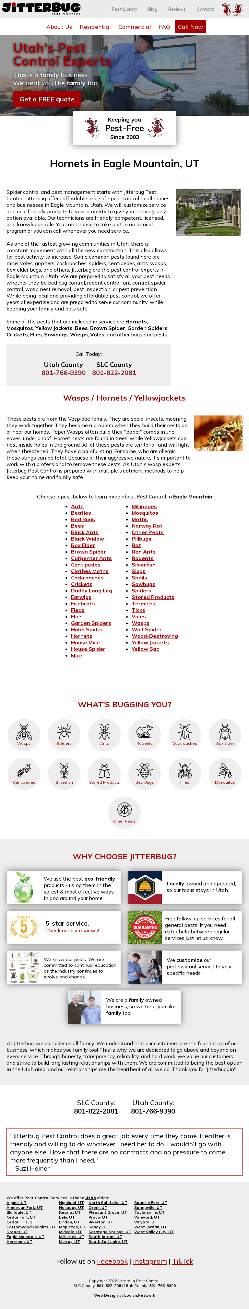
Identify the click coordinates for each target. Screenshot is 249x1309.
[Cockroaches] (184, 719)
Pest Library (124, 9)
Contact (205, 9)
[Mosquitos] (225, 757)
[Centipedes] (24, 757)
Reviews (177, 9)
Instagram (150, 1261)
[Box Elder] (225, 719)
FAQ (164, 26)
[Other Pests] (124, 796)
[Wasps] (24, 719)
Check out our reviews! (72, 930)
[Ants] (104, 719)
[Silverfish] (64, 757)
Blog (152, 9)
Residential (95, 26)
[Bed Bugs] (144, 757)
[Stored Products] (104, 757)
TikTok (182, 1261)
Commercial (135, 26)
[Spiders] (64, 719)
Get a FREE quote (47, 99)
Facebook (112, 1261)
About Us (59, 26)
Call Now (190, 26)
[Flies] (184, 757)
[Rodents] (144, 719)
